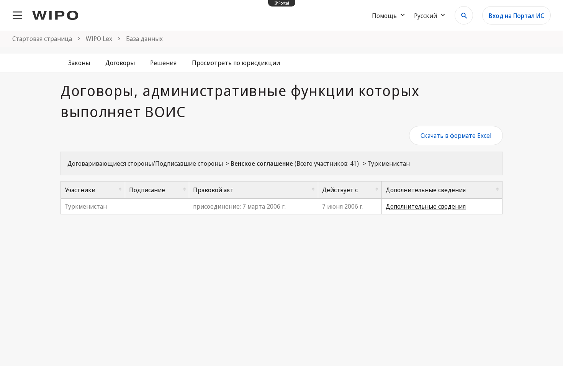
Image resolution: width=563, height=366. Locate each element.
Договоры (120, 63)
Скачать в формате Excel (456, 135)
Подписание (147, 190)
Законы (79, 63)
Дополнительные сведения (426, 190)
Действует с (340, 190)
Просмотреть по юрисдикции (236, 63)
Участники (80, 190)
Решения (163, 63)
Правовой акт (213, 190)
